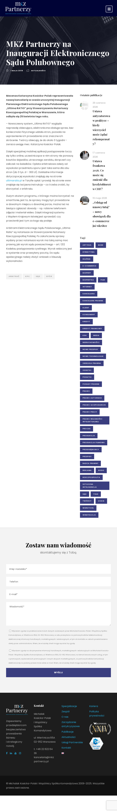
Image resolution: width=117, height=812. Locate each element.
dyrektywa (89, 252)
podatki (87, 377)
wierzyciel (88, 508)
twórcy (87, 501)
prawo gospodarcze (94, 405)
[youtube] (15, 753)
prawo (86, 391)
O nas (65, 717)
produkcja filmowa (94, 442)
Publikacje (68, 731)
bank (100, 245)
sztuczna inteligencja (90, 485)
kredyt (86, 321)
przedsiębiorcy (91, 449)
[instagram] (20, 753)
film (103, 280)
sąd (38, 276)
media (96, 335)
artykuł (87, 245)
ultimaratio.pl (14, 180)
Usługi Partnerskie (72, 742)
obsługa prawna (92, 363)
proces (86, 428)
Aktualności (38, 70)
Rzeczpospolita (91, 477)
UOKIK (101, 501)
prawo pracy (90, 412)
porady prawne (91, 384)
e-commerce (89, 266)
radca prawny (90, 463)
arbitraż (14, 276)
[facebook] (6, 753)
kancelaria (89, 293)
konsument (89, 314)
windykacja (89, 515)
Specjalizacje (69, 706)
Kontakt (66, 747)
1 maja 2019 (17, 70)
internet (87, 286)
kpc (27, 276)
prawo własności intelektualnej (92, 420)
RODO (101, 470)
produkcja (89, 435)
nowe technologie (93, 356)
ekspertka (88, 280)
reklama (87, 470)
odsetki (87, 370)
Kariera (93, 706)
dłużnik (87, 259)
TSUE (95, 494)
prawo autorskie (92, 398)
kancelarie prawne (93, 300)
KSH (85, 335)
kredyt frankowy (92, 328)
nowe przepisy (90, 349)
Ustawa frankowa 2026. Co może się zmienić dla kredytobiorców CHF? (102, 175)
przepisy (87, 456)
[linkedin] (11, 753)
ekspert (87, 273)
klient (86, 307)
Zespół (65, 711)
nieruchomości (91, 342)
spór (49, 276)
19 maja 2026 (100, 198)
